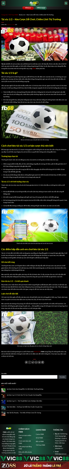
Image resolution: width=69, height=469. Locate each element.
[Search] (66, 3)
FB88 (34, 68)
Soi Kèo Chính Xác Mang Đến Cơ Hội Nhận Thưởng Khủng (25, 389)
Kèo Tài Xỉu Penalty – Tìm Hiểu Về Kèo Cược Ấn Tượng (24, 412)
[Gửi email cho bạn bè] (36, 362)
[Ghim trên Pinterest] (39, 362)
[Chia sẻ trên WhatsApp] (26, 362)
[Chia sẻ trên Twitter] (32, 362)
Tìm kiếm (4, 373)
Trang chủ (4, 15)
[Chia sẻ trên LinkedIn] (42, 362)
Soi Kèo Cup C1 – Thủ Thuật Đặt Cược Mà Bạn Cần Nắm (24, 401)
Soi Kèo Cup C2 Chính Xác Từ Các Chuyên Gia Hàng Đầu (24, 395)
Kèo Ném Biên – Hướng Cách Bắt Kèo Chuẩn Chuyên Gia (24, 407)
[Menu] (3, 3)
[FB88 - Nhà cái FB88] (34, 3)
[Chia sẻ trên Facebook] (29, 362)
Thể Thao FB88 (13, 15)
